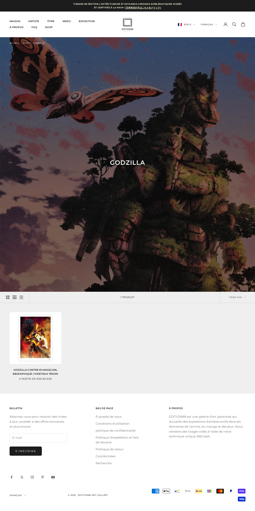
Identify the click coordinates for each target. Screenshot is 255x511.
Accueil (14, 43)
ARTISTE (33, 21)
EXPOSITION (87, 21)
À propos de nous (108, 416)
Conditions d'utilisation (112, 423)
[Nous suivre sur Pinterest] (43, 477)
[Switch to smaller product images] (14, 297)
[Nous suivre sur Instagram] (32, 477)
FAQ (34, 27)
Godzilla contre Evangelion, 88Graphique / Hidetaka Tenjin (35, 371)
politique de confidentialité (115, 430)
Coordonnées (105, 456)
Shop (49, 27)
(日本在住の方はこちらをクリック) (143, 7)
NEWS (67, 21)
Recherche (104, 463)
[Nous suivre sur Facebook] (12, 477)
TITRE (51, 21)
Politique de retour (110, 449)
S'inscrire (25, 451)
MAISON (15, 21)
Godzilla (38, 43)
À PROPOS (17, 27)
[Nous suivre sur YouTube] (53, 477)
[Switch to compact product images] (21, 297)
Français (207, 24)
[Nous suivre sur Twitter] (22, 477)
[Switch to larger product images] (8, 297)
